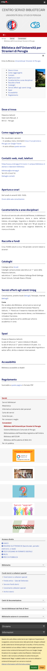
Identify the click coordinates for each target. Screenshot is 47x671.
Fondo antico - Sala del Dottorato (16, 580)
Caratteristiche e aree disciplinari (20, 80)
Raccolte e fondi (14, 82)
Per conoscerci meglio (10, 419)
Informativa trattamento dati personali (16, 409)
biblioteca (5, 170)
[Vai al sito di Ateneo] (11, 25)
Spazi (10, 90)
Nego (42, 667)
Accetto (34, 667)
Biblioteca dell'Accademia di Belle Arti (18, 440)
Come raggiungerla (15, 72)
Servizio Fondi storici (11, 584)
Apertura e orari (14, 77)
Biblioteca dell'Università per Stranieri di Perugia (22, 426)
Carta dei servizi (8, 412)
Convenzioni (6, 423)
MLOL (5, 554)
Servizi (4, 398)
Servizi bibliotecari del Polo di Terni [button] (15, 609)
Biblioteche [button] (6, 565)
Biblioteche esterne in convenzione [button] (15, 617)
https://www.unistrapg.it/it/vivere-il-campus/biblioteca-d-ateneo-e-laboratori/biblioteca (23, 165)
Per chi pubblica (8, 443)
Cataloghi (11, 85)
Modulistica (6, 405)
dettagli (27, 295)
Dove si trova (13, 70)
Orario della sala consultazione (13, 199)
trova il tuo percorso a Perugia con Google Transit (21, 142)
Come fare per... (7, 416)
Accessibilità (12, 92)
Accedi (16, 267)
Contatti (11, 75)
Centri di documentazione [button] (11, 600)
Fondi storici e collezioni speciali (15, 577)
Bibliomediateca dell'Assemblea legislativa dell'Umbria (24, 433)
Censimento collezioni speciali (15, 588)
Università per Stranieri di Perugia (27, 61)
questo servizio (19, 146)
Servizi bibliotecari (9, 402)
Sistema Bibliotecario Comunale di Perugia (19, 429)
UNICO (6, 543)
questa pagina (16, 385)
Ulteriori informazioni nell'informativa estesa (16, 664)
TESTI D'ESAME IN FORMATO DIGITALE (18, 551)
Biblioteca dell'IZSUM (11, 436)
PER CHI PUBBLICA (10, 557)
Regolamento (13, 95)
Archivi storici (9, 591)
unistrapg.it (14, 170)
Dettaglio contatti (8, 176)
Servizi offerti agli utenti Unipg (19, 87)
